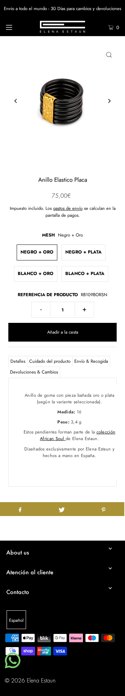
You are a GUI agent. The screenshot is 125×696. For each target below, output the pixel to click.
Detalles (17, 361)
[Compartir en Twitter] (62, 509)
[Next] (109, 101)
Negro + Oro (36, 252)
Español (16, 620)
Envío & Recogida (91, 361)
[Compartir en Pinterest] (103, 509)
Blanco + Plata (85, 273)
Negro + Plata (83, 252)
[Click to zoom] (109, 54)
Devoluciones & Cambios (34, 372)
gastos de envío (68, 208)
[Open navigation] (16, 26)
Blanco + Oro (35, 273)
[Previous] (16, 101)
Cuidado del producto (49, 361)
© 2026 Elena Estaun (30, 681)
